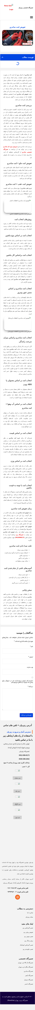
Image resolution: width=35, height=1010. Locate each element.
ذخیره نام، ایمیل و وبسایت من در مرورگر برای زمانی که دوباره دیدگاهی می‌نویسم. (17, 681)
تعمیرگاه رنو (20, 534)
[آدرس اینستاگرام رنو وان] (17, 897)
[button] (2, 57)
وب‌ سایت (30, 667)
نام (31, 646)
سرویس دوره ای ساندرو (10, 146)
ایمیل (30, 657)
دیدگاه (30, 686)
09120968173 (20, 537)
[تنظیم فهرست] (31, 17)
